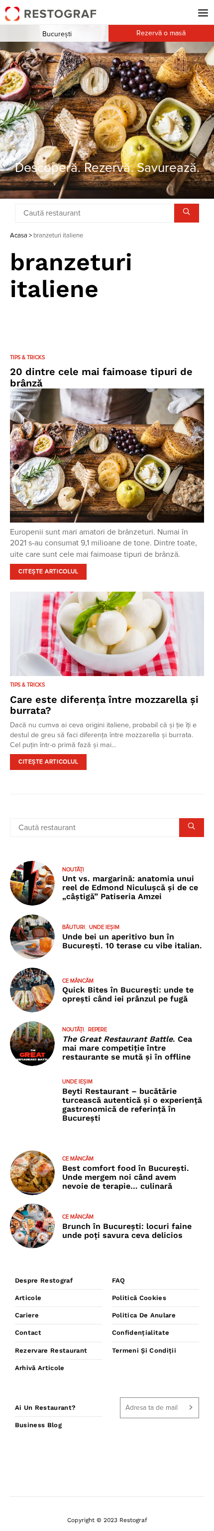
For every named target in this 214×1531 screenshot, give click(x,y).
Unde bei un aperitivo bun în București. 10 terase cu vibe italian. (132, 941)
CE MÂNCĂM (78, 981)
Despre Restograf (44, 1280)
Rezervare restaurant (51, 1350)
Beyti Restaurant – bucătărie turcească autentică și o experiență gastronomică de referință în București (132, 1104)
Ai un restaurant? (45, 1407)
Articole (28, 1297)
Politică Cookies (139, 1297)
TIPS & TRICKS (27, 357)
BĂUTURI (73, 927)
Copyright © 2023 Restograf (107, 1520)
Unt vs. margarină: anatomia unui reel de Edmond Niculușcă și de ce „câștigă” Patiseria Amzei (130, 887)
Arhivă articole (40, 1368)
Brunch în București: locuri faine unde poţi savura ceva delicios (127, 1231)
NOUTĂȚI (73, 869)
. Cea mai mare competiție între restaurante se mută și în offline (127, 1048)
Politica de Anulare (144, 1315)
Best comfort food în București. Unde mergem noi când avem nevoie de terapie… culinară (125, 1177)
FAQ (118, 1280)
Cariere (27, 1315)
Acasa (18, 235)
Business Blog (38, 1425)
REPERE (97, 1029)
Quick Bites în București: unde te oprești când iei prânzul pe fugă (128, 994)
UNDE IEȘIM (104, 927)
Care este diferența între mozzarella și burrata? (104, 705)
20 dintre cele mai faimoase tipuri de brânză (101, 377)
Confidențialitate (141, 1332)
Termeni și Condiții (144, 1350)
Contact (28, 1332)
